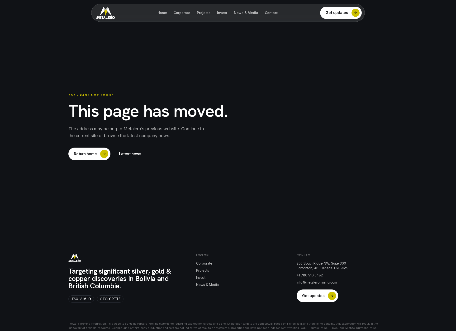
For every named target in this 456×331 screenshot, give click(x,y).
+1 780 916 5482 (310, 275)
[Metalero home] (105, 12)
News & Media (246, 13)
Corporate (182, 13)
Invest (222, 13)
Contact (271, 13)
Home (162, 13)
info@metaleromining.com (317, 282)
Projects (203, 13)
